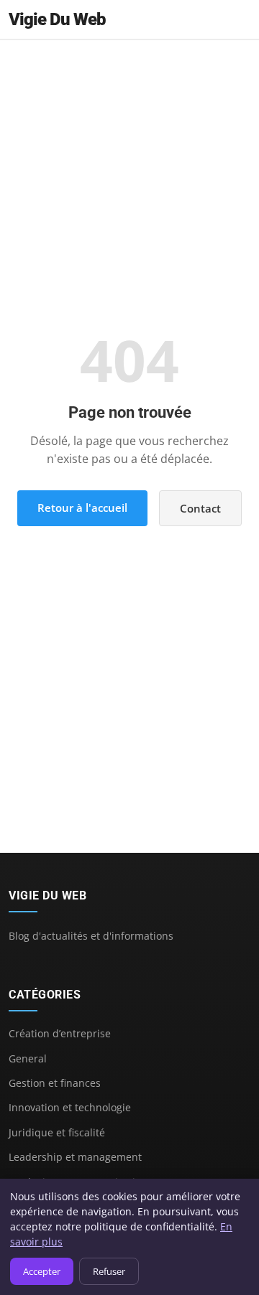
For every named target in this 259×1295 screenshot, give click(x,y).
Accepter (41, 1271)
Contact (200, 508)
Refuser (109, 1271)
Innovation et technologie (70, 1107)
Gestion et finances (55, 1083)
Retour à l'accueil (82, 507)
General (28, 1058)
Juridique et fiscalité (57, 1132)
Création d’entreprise (60, 1033)
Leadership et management (75, 1157)
